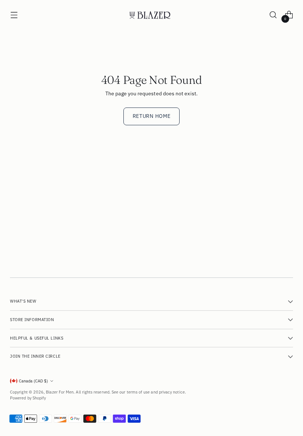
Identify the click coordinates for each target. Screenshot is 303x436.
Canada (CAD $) (33, 381)
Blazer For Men (60, 392)
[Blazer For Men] (151, 15)
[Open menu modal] (13, 15)
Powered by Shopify (28, 398)
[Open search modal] (273, 15)
